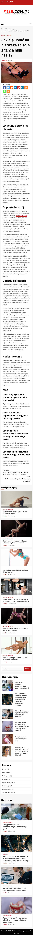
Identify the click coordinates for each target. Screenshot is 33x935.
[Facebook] (4, 87)
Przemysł (5, 779)
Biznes (4, 769)
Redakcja (4, 60)
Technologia (6, 786)
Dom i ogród (6, 772)
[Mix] (26, 87)
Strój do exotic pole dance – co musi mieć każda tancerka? (16, 645)
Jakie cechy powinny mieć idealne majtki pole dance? (17, 479)
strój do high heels (21, 215)
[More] (8, 91)
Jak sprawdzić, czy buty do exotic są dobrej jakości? (16, 557)
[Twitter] (8, 87)
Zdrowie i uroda (7, 792)
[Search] (30, 24)
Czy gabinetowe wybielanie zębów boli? (7, 739)
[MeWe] (22, 87)
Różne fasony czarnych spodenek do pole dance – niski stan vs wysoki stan (16, 587)
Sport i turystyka (6, 35)
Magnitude (24, 931)
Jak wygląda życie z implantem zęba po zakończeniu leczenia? (7, 714)
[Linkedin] (15, 87)
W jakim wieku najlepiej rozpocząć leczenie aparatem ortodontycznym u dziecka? (7, 751)
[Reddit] (11, 87)
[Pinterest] (18, 87)
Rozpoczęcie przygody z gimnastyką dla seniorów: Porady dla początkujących (15, 472)
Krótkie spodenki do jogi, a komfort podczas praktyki (16, 499)
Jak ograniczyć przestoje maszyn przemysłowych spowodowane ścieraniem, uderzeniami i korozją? (7, 699)
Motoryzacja (6, 776)
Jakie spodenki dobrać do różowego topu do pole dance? (16, 616)
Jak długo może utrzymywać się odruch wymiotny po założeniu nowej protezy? (7, 726)
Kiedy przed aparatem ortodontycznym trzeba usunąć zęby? (7, 685)
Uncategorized (6, 789)
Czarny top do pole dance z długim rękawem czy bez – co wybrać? (16, 528)
